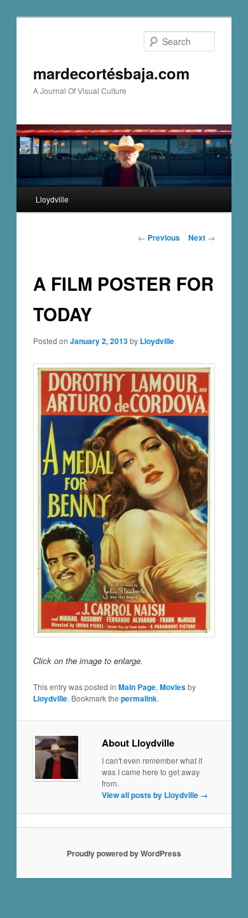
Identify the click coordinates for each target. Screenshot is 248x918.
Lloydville (52, 199)
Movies (173, 687)
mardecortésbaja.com (111, 73)
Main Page (137, 687)
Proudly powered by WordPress (124, 853)
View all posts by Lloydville (155, 795)
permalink (139, 698)
